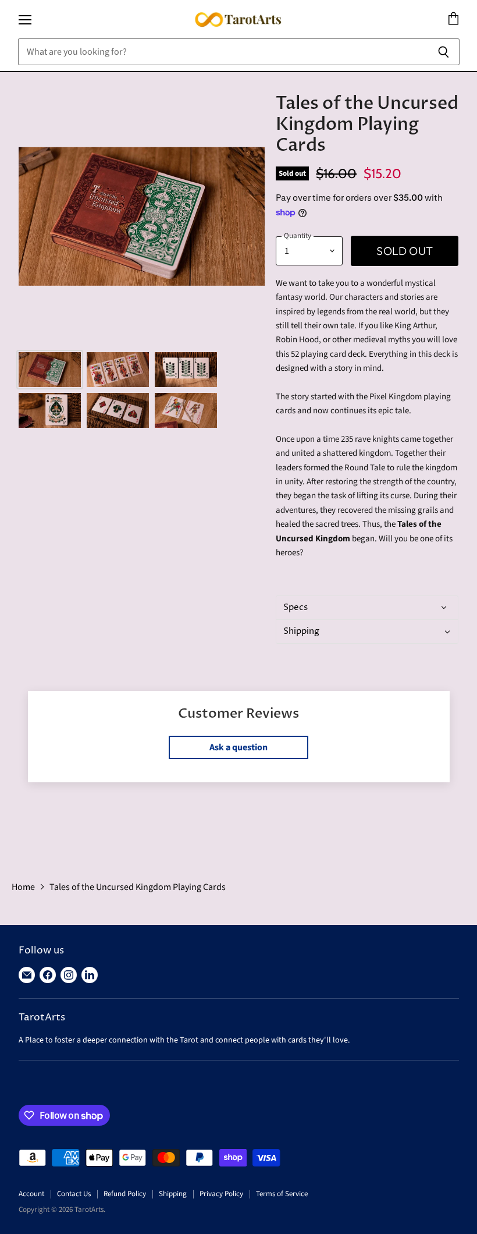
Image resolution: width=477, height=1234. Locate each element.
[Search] (444, 51)
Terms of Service (282, 1194)
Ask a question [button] (238, 747)
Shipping (173, 1194)
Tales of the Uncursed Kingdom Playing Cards (137, 887)
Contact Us (74, 1194)
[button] (365, 607)
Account (31, 1194)
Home (23, 887)
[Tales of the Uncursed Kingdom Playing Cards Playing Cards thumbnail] (49, 369)
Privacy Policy (221, 1194)
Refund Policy (125, 1194)
